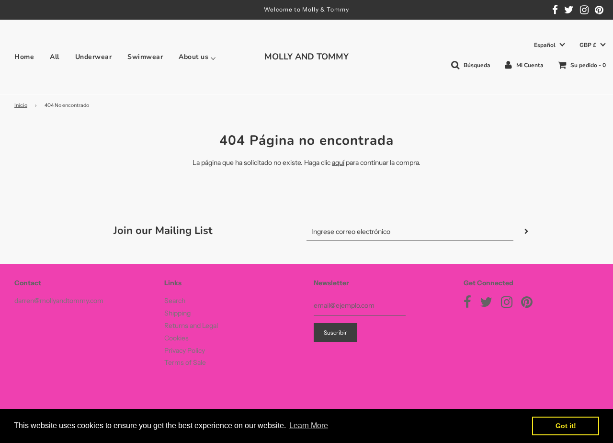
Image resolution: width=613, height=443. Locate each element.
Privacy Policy (184, 350)
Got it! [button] (566, 426)
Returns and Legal (191, 325)
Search (174, 300)
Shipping (177, 313)
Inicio (20, 105)
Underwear (93, 57)
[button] (549, 45)
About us (193, 57)
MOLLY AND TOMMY (306, 56)
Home (24, 57)
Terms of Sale (185, 362)
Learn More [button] (308, 425)
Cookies (176, 338)
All (54, 57)
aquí (338, 162)
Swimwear (145, 57)
